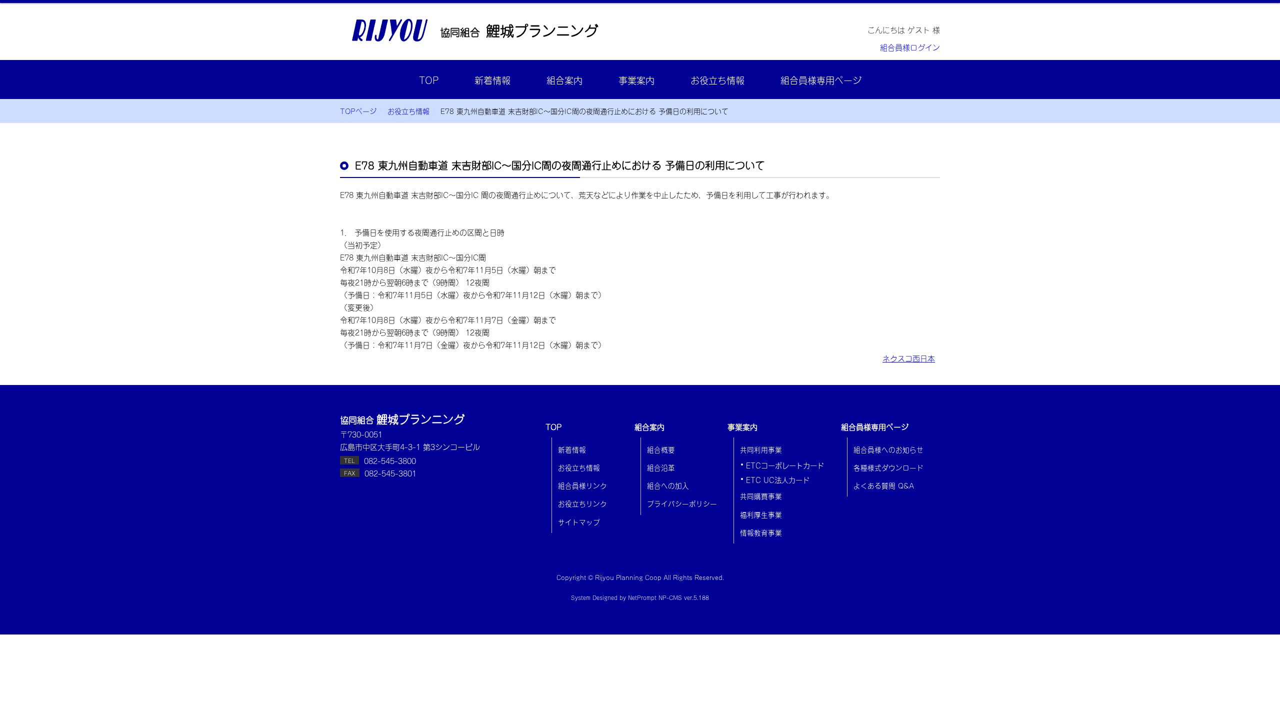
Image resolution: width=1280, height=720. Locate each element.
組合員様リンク (582, 485)
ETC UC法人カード (778, 479)
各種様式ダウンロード (889, 467)
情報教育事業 (761, 532)
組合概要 (661, 449)
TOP (428, 80)
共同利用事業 (761, 449)
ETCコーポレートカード (785, 465)
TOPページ (358, 111)
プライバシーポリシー (682, 503)
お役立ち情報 (717, 80)
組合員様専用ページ (821, 80)
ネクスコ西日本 (908, 357)
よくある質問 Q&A (884, 485)
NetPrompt (642, 597)
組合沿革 (661, 467)
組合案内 (564, 80)
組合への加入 (668, 485)
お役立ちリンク (582, 503)
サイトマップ (579, 521)
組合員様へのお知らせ (889, 449)
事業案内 (636, 80)
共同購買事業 (761, 495)
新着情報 (492, 80)
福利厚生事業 (761, 514)
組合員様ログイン (910, 47)
